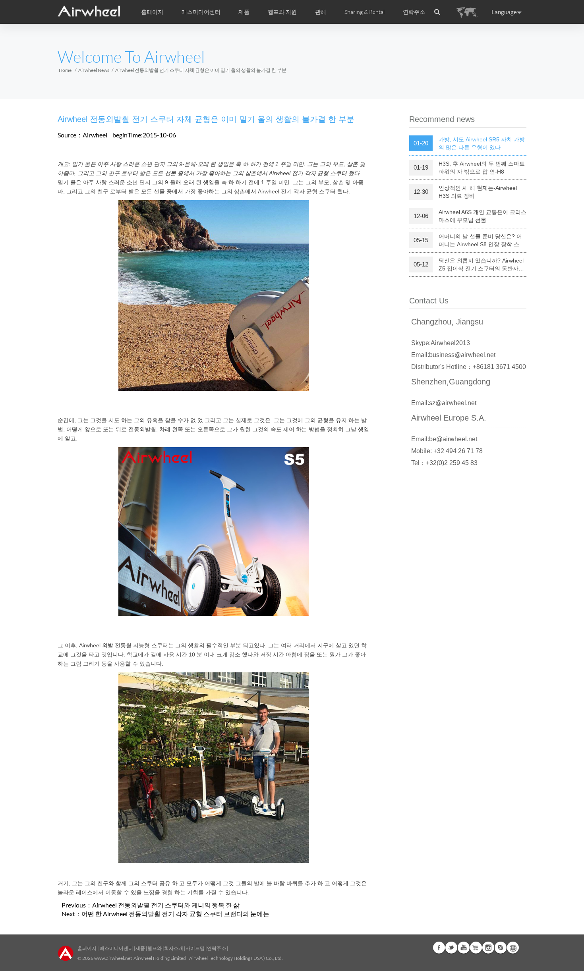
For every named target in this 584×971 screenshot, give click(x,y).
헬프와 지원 (282, 12)
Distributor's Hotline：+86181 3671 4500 (468, 366)
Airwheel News (93, 70)
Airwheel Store (476, 948)
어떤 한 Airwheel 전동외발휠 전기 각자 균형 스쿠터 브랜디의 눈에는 (175, 913)
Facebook (439, 948)
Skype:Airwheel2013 (440, 343)
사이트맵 (195, 948)
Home (65, 70)
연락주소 (414, 12)
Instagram (488, 948)
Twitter (451, 948)
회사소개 (174, 948)
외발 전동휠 (116, 645)
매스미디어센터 (116, 948)
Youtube (464, 948)
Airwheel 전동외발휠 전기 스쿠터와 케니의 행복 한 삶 (166, 905)
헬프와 (154, 948)
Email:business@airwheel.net (453, 354)
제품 (243, 12)
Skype (501, 948)
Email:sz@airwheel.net (443, 403)
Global (513, 948)
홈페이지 (152, 12)
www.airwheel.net (113, 958)
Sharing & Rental (364, 12)
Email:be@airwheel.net (444, 439)
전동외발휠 (142, 429)
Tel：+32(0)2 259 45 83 (444, 462)
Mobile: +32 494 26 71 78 (447, 451)
